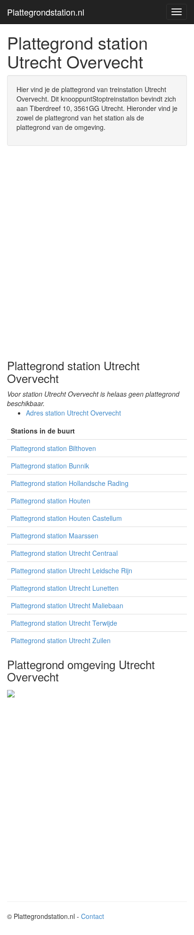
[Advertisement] (97, 252)
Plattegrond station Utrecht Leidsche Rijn (71, 570)
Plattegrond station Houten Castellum (66, 518)
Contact (92, 916)
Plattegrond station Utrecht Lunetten (65, 588)
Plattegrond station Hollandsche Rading (70, 483)
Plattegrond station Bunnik (50, 465)
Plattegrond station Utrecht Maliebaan (67, 605)
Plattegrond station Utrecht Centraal (64, 553)
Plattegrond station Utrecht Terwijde (64, 623)
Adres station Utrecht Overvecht (73, 412)
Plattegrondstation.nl (45, 12)
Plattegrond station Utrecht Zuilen (61, 640)
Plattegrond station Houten (50, 500)
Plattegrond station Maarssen (54, 535)
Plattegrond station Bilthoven (53, 448)
